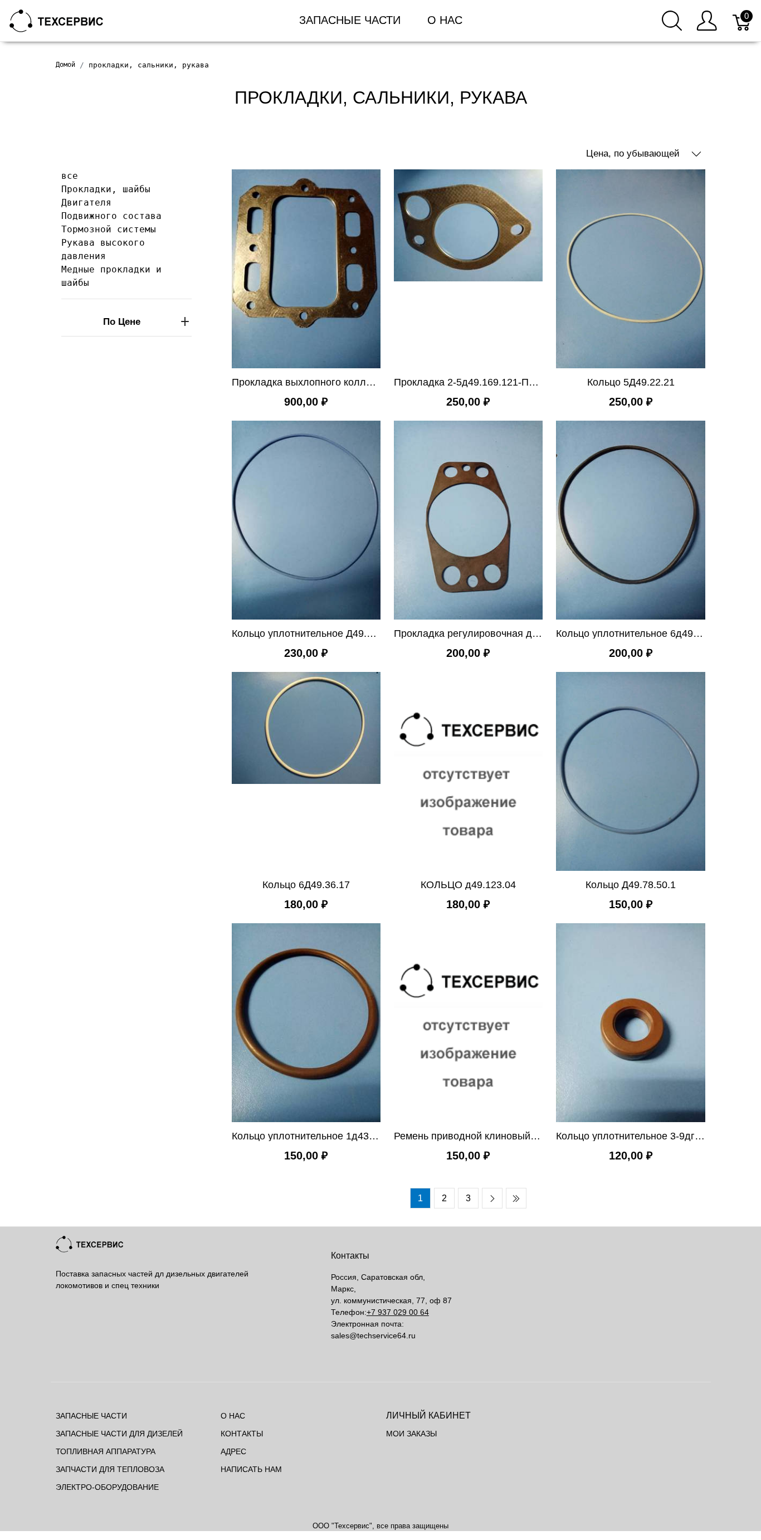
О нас (444, 20)
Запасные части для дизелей (119, 1433)
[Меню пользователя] (706, 21)
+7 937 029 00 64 (398, 1312)
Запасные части (350, 20)
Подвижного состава (111, 216)
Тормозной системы (108, 229)
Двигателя (86, 202)
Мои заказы (411, 1433)
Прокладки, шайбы (105, 189)
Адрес (233, 1451)
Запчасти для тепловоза (110, 1469)
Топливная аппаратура (105, 1451)
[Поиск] (672, 21)
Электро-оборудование (107, 1487)
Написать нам (251, 1469)
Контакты (242, 1433)
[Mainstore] (56, 20)
